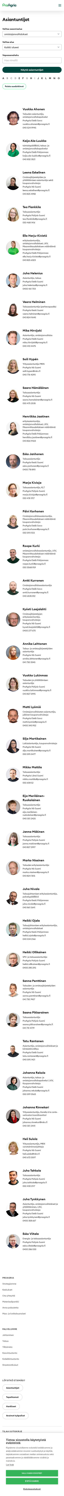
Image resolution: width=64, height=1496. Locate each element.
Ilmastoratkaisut (10, 1365)
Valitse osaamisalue (12, 29)
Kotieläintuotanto (10, 1359)
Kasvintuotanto (9, 1353)
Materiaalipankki (10, 1301)
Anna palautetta (10, 1307)
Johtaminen (8, 1335)
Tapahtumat (12, 1397)
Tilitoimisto (7, 1347)
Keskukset (7, 1289)
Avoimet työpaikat (15, 1415)
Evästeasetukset (32, 1489)
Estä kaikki (32, 1481)
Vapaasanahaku (10, 55)
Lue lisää (10, 1465)
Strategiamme (9, 1283)
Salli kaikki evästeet (32, 1473)
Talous (5, 1341)
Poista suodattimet (14, 86)
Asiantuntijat (12, 1388)
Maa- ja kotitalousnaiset (14, 1313)
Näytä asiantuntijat (32, 69)
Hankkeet (11, 1406)
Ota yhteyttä (8, 1295)
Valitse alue (8, 42)
